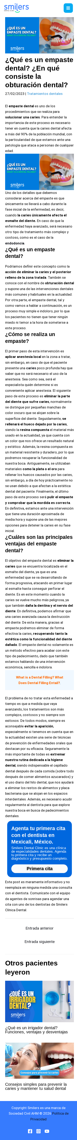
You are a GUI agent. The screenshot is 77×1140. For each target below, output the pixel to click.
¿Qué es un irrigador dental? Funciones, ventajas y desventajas (36, 1030)
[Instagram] (38, 1131)
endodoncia (14, 243)
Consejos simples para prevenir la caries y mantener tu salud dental (36, 1086)
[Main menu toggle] (68, 8)
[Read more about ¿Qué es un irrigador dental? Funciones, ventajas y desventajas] (39, 1001)
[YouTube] (47, 1131)
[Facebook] (30, 1131)
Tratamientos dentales (45, 94)
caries (31, 368)
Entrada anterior (39, 928)
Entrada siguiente (39, 941)
